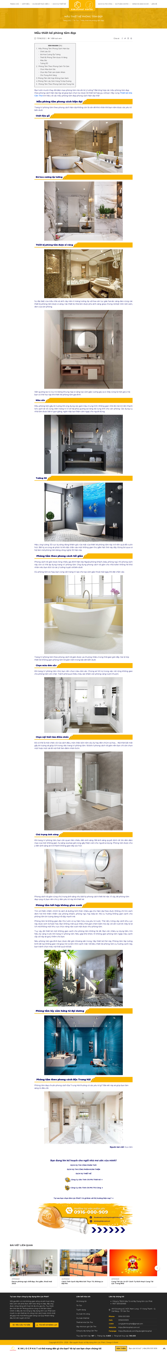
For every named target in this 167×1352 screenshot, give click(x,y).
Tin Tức (76, 20)
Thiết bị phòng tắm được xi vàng (53, 57)
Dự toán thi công (83, 1314)
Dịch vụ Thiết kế (59, 4)
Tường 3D (44, 63)
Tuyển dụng (81, 1310)
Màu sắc (43, 60)
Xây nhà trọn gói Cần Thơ (86, 1327)
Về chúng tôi (81, 1301)
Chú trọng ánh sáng (48, 75)
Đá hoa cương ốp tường (50, 54)
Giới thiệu (26, 4)
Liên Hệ (154, 4)
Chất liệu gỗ (45, 52)
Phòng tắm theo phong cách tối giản (53, 66)
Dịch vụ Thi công (105, 4)
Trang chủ (14, 4)
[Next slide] (157, 1268)
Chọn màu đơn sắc (48, 69)
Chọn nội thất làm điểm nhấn (52, 72)
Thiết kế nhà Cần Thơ (84, 1322)
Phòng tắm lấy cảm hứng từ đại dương (55, 81)
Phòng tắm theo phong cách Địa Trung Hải (56, 84)
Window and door (140, 4)
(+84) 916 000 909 (149, 1348)
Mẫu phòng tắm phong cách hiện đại (53, 49)
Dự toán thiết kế (82, 1318)
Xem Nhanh (55, 46)
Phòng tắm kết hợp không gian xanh (53, 78)
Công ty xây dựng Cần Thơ (86, 1331)
